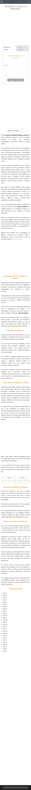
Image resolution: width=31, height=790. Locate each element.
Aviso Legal (12, 787)
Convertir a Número (15, 80)
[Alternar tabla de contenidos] (21, 130)
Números (6, 65)
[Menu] (1, 2)
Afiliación (22, 788)
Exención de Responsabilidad (13, 788)
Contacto (26, 788)
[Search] (28, 2)
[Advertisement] (15, 27)
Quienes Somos (6, 787)
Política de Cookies (19, 787)
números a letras (17, 239)
